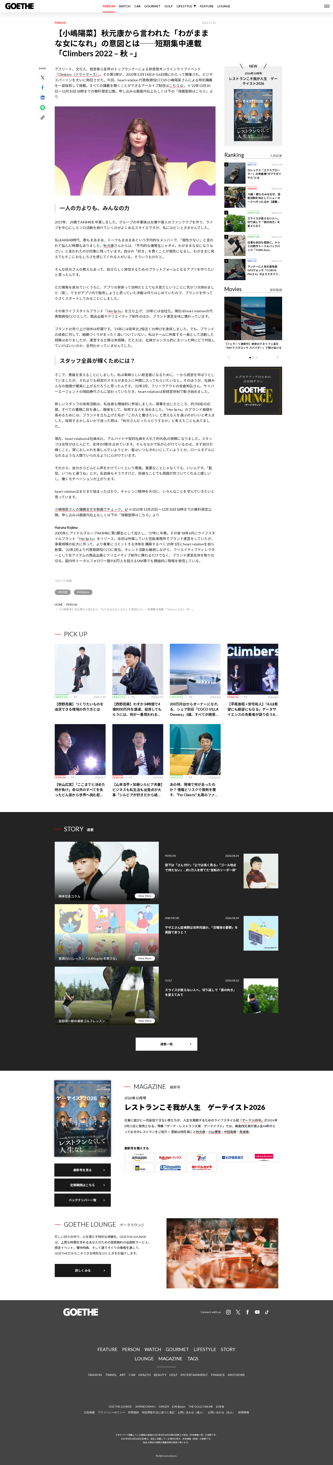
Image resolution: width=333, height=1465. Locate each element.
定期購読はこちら (82, 1185)
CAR (137, 6)
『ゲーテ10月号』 (251, 1120)
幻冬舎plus (178, 1406)
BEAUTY (160, 1375)
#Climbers (83, 592)
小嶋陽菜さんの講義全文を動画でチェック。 (89, 509)
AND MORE (236, 1375)
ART (123, 1375)
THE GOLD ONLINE (200, 1406)
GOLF (168, 6)
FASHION (95, 1375)
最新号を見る (82, 1170)
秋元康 (108, 245)
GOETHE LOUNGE (120, 1406)
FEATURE (207, 6)
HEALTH (144, 1375)
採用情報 (243, 1412)
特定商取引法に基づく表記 (158, 1412)
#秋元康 (62, 592)
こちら (174, 85)
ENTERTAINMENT (194, 1375)
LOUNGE (223, 6)
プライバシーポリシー (111, 1412)
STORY (228, 1349)
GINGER (164, 1406)
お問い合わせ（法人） (221, 1412)
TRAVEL (111, 1375)
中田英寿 (230, 1132)
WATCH (124, 6)
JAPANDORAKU (145, 1406)
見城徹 (244, 1132)
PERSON (109, 6)
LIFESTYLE (184, 6)
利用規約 (133, 1412)
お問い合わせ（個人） (191, 1412)
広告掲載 (89, 1412)
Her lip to (114, 311)
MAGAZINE (170, 1358)
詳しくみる (83, 1270)
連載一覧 (166, 1044)
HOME (59, 604)
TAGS (192, 1358)
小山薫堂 (214, 1132)
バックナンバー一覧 (83, 1200)
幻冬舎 (220, 1406)
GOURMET (152, 6)
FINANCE (218, 1375)
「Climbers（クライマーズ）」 (77, 74)
